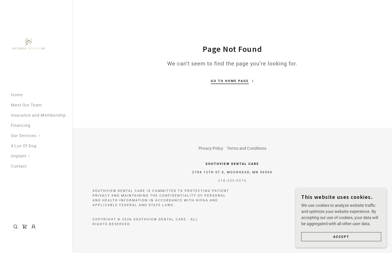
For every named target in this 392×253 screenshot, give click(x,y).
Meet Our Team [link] (26, 105)
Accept (341, 237)
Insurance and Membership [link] (38, 115)
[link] (28, 44)
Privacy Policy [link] (210, 148)
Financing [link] (20, 125)
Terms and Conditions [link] (246, 148)
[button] (42, 135)
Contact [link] (19, 166)
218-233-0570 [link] (232, 180)
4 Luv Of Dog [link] (24, 145)
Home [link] (17, 94)
